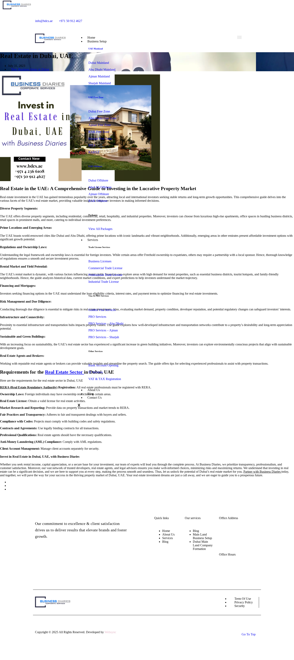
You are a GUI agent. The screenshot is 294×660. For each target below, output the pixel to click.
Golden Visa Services (102, 310)
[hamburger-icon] (239, 37)
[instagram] (52, 560)
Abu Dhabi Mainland (101, 69)
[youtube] (208, 19)
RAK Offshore (97, 201)
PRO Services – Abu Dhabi (105, 323)
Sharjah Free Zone (100, 138)
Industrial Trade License (103, 281)
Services (92, 240)
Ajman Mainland (99, 76)
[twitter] (60, 560)
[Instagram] (197, 19)
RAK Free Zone (98, 131)
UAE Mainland (95, 48)
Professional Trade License (105, 275)
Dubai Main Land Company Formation (203, 545)
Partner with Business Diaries (262, 471)
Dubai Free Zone (99, 111)
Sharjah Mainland (99, 83)
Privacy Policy (243, 602)
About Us (168, 534)
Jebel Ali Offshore (99, 187)
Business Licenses (99, 261)
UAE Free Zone (95, 97)
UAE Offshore (95, 166)
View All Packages (100, 229)
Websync (110, 632)
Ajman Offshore (98, 194)
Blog (165, 541)
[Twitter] (202, 19)
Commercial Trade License (105, 268)
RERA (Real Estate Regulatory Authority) (28, 387)
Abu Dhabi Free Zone (102, 118)
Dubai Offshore (98, 180)
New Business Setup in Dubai (30, 69)
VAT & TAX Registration (105, 379)
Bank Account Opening (103, 365)
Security (239, 606)
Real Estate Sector (64, 372)
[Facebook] (191, 19)
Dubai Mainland (98, 62)
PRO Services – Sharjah (103, 337)
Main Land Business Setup (202, 536)
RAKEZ (93, 152)
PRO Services (97, 316)
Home (166, 531)
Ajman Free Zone (99, 125)
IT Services (95, 372)
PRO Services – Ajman (103, 330)
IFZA (92, 145)
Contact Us (94, 397)
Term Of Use (242, 598)
